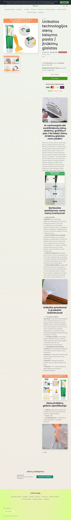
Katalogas (25, 496)
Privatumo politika (26, 499)
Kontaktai (31, 496)
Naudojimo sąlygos (54, 496)
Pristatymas (45, 496)
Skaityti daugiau (50, 3)
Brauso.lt (9, 516)
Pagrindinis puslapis (16, 496)
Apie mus (37, 496)
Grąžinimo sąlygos (37, 499)
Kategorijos (46, 499)
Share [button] (45, 452)
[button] (5, 5)
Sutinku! (64, 2)
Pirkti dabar (54, 78)
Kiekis (43, 56)
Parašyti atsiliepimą (44, 477)
